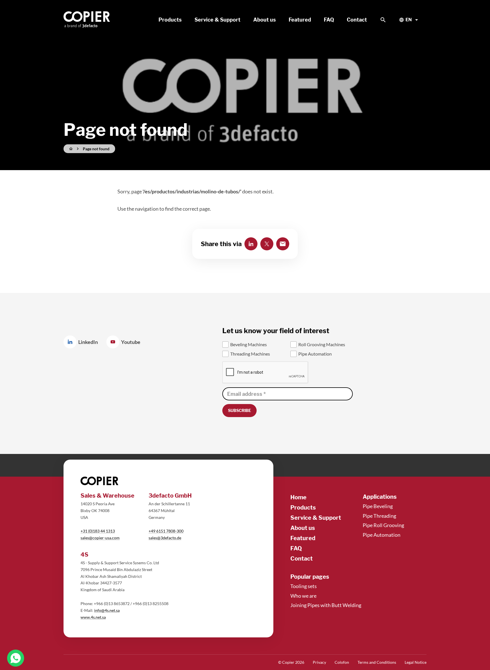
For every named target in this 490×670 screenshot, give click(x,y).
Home (298, 497)
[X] (266, 243)
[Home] (87, 19)
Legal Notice (415, 662)
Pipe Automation (381, 535)
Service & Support (315, 517)
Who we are (303, 596)
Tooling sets (303, 586)
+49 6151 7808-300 (166, 531)
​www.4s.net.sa (93, 617)
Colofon (342, 662)
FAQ (296, 548)
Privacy (319, 662)
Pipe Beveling (378, 506)
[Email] (282, 243)
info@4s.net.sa (107, 610)
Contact (301, 558)
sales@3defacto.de (165, 537)
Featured (302, 538)
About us (302, 528)
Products (303, 507)
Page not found (96, 148)
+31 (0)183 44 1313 (98, 531)
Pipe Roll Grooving (383, 525)
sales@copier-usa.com (100, 537)
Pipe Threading (379, 516)
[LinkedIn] (250, 243)
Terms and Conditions (377, 662)
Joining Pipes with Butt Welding (325, 605)
